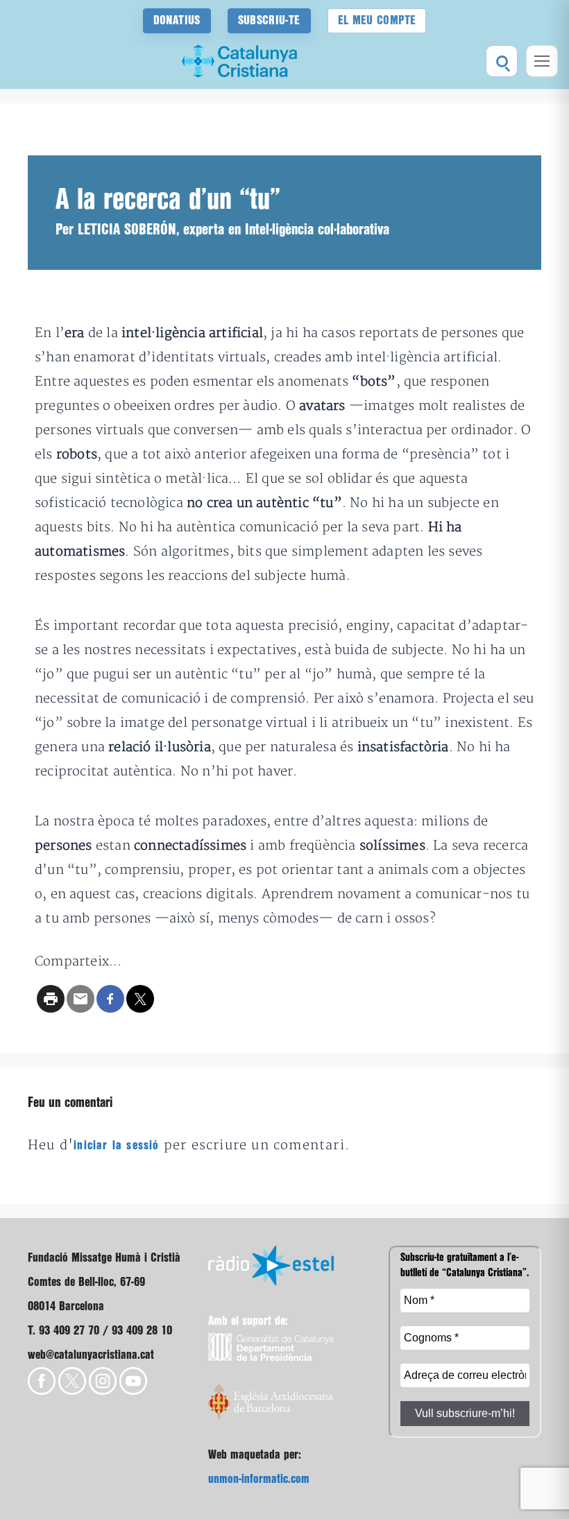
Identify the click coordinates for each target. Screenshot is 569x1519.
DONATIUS (177, 20)
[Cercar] (502, 61)
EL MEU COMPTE (377, 20)
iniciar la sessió (116, 1145)
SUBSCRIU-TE (269, 20)
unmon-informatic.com (258, 1479)
